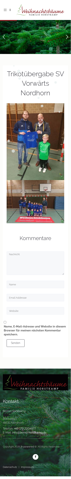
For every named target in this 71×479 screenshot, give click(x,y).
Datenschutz (10, 467)
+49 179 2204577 (25, 428)
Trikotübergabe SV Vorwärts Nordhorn (35, 83)
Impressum (27, 467)
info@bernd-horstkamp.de (29, 432)
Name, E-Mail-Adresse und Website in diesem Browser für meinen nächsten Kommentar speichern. (35, 330)
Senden (15, 342)
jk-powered (27, 446)
